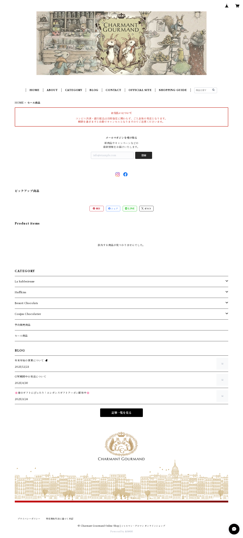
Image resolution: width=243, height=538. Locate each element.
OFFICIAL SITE (140, 90)
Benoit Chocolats (26, 303)
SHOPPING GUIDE (173, 90)
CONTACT (113, 90)
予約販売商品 (23, 324)
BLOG (93, 90)
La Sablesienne (25, 281)
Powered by (117, 531)
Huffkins (20, 292)
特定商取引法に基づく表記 (59, 518)
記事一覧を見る (121, 412)
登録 (143, 155)
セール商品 (21, 335)
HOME (34, 90)
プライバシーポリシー (29, 518)
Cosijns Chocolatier (28, 314)
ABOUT (52, 90)
